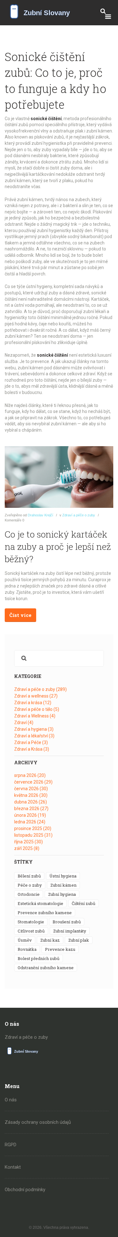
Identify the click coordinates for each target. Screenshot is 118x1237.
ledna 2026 (29, 821)
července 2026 (33, 782)
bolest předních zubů (38, 958)
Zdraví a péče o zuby (78, 515)
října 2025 (28, 841)
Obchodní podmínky (25, 1189)
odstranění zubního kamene (46, 967)
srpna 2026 (30, 775)
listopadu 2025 (33, 835)
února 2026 (30, 815)
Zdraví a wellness (36, 696)
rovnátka (27, 949)
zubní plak (78, 940)
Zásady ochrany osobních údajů (38, 1122)
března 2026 (31, 808)
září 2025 (26, 848)
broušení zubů (67, 922)
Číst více (20, 615)
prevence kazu (60, 949)
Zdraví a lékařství (34, 735)
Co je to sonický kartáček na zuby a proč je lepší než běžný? (58, 546)
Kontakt (13, 1167)
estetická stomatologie (40, 903)
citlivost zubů (31, 931)
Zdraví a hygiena (33, 729)
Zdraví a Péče (31, 742)
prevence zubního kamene (45, 912)
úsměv (25, 940)
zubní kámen (63, 885)
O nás (11, 1100)
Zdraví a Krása (31, 749)
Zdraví (23, 722)
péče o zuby (30, 885)
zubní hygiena (62, 894)
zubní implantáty (69, 931)
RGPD (10, 1145)
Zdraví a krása (32, 702)
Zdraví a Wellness (34, 715)
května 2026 (31, 795)
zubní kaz (50, 940)
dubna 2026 (30, 801)
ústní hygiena (62, 876)
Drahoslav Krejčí (40, 515)
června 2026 (31, 788)
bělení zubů (29, 876)
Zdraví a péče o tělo (36, 709)
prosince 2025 (32, 828)
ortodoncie (29, 894)
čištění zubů (83, 903)
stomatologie (31, 922)
